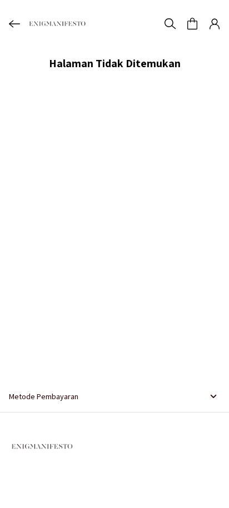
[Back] (14, 24)
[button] (192, 24)
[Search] (170, 24)
